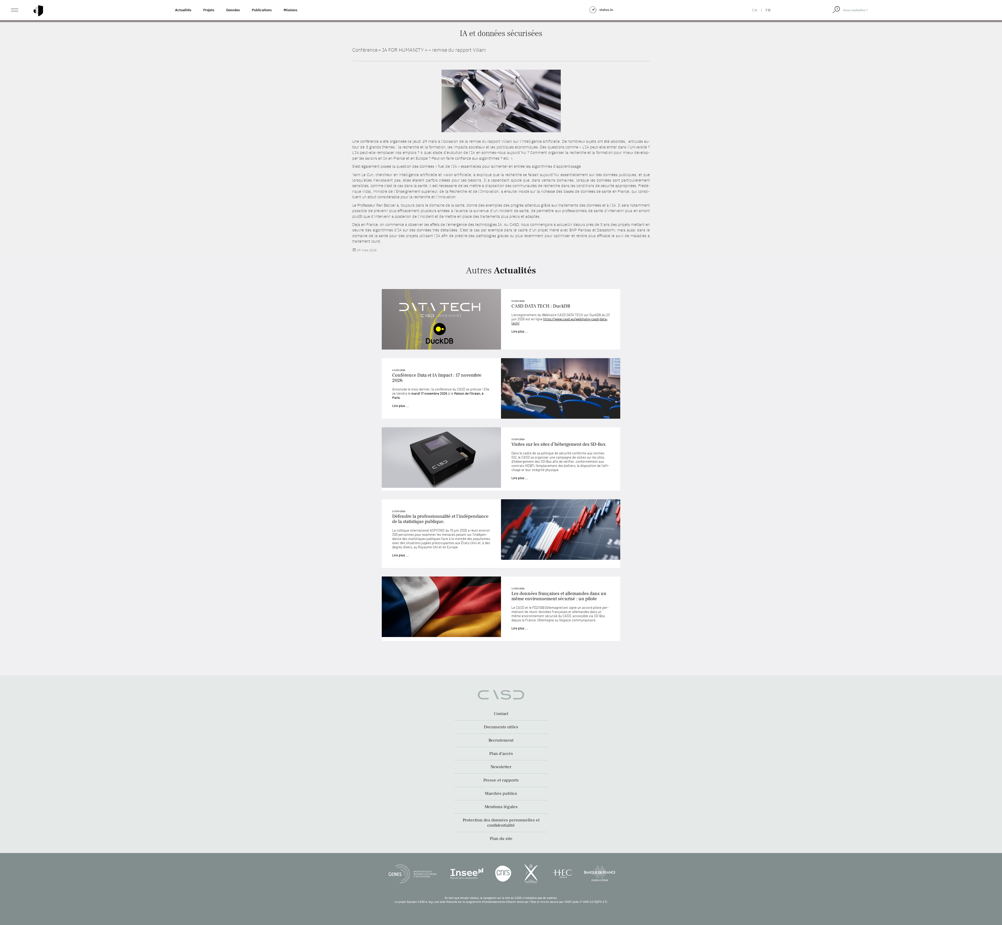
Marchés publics (501, 793)
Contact (501, 714)
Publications (262, 10)
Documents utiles (501, 727)
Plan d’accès (501, 753)
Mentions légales (501, 807)
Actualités (183, 10)
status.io (606, 10)
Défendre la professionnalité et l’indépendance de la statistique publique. (440, 519)
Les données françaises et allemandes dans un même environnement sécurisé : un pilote (558, 596)
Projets (208, 10)
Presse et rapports (501, 780)
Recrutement (501, 740)
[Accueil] (38, 11)
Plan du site (501, 839)
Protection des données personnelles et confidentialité (501, 822)
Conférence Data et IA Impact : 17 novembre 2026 (436, 377)
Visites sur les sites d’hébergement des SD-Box (558, 444)
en (754, 10)
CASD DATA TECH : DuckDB (540, 306)
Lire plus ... (519, 331)
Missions (290, 10)
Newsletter (501, 767)
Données (233, 10)
